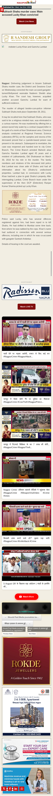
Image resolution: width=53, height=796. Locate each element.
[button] (26, 338)
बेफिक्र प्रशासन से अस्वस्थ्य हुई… (17, 623)
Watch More (28, 597)
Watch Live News (26, 21)
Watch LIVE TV (26, 307)
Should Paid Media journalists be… (22, 617)
